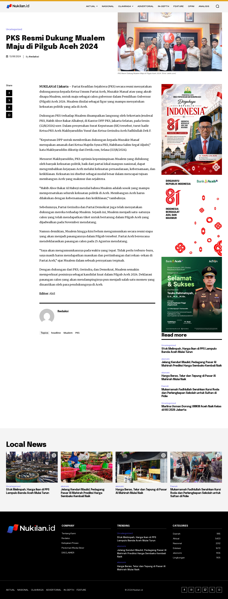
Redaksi (34, 56)
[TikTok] (198, 589)
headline (56, 332)
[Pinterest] (9, 108)
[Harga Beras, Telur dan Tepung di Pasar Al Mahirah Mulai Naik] (141, 467)
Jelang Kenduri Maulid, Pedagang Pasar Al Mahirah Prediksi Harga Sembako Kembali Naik (82, 493)
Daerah (165, 386)
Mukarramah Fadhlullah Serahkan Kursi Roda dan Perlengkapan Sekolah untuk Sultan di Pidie (190, 393)
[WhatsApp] (9, 115)
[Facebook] (9, 93)
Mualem (68, 332)
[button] (217, 6)
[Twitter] (9, 100)
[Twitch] (205, 589)
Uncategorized (14, 29)
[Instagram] (191, 589)
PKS (77, 332)
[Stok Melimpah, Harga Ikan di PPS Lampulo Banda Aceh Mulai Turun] (32, 467)
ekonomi (165, 359)
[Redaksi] (46, 316)
